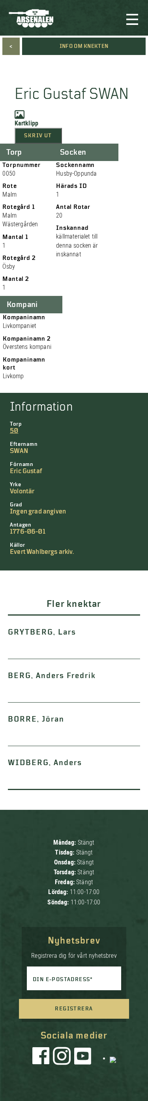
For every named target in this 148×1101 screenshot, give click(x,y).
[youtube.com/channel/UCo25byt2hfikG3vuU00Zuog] (83, 1057)
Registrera (74, 1009)
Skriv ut (38, 136)
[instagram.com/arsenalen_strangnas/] (62, 1057)
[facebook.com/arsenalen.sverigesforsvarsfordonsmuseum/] (42, 1057)
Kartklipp (26, 123)
